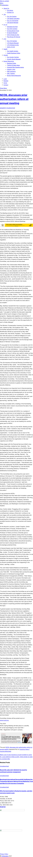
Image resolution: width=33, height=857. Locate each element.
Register (6, 81)
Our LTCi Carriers (12, 41)
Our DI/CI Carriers (12, 28)
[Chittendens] (4, 5)
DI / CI (5, 24)
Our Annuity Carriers (13, 57)
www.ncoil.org (4, 720)
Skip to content (4, 1)
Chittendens (4, 856)
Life (5, 14)
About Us (6, 8)
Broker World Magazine (14, 75)
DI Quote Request (12, 32)
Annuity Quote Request (14, 59)
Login (5, 79)
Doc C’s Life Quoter (12, 20)
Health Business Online (13, 53)
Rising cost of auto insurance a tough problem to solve (16, 754)
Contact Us (10, 12)
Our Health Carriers (12, 51)
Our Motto (10, 10)
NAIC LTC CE (11, 47)
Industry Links (11, 69)
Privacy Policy (4, 854)
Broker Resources (9, 61)
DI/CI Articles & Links (13, 34)
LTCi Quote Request (13, 43)
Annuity (6, 55)
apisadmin (3, 108)
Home (5, 83)
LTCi (5, 39)
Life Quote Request (12, 22)
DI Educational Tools (13, 30)
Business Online (11, 63)
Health (5, 49)
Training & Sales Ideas (13, 65)
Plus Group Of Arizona (13, 37)
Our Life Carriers (11, 16)
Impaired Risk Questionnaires (15, 67)
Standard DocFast (12, 26)
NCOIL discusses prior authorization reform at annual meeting (14, 99)
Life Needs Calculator (13, 18)
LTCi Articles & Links (13, 45)
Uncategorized (10, 108)
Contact (6, 85)
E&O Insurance (11, 71)
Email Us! (3, 807)
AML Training (11, 73)
